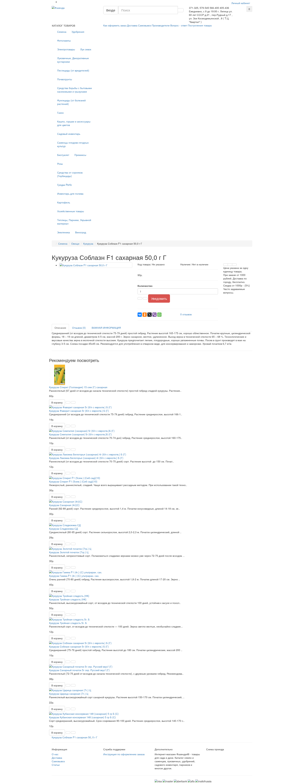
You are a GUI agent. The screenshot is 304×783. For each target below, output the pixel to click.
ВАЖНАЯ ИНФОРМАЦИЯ (106, 327)
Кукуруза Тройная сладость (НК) (67, 599)
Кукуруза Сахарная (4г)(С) (64, 505)
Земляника (63, 232)
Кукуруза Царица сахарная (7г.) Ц (68, 693)
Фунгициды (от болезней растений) (71, 102)
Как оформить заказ (114, 25)
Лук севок (85, 49)
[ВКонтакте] (140, 314)
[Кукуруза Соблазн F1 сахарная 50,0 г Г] (95, 265)
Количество (145, 286)
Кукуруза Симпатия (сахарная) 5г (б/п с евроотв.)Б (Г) (80, 434)
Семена (61, 31)
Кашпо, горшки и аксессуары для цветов (73, 123)
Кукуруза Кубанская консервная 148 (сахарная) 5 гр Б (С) (82, 717)
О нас (55, 754)
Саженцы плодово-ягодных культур (73, 144)
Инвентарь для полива (70, 193)
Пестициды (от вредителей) (73, 70)
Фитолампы (64, 40)
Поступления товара (200, 25)
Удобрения (78, 31)
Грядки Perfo (64, 185)
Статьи (56, 764)
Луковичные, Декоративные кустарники (73, 59)
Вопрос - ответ (178, 25)
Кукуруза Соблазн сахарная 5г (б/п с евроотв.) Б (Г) (79, 646)
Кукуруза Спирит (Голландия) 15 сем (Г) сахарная (78, 387)
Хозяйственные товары (70, 211)
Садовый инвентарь (68, 133)
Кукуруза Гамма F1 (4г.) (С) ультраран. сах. (74, 575)
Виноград (80, 232)
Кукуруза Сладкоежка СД (63, 528)
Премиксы (80, 155)
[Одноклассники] (144, 314)
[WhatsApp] (159, 314)
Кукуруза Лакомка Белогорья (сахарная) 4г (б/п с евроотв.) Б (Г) (86, 458)
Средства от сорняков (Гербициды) (70, 174)
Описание (60, 327)
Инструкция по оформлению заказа (124, 754)
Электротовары (66, 49)
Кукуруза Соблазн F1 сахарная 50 (71, 737)
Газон (60, 112)
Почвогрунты (64, 79)
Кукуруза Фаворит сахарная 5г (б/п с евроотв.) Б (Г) (79, 410)
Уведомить (159, 298)
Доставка (132, 25)
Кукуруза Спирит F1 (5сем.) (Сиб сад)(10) (73, 481)
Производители (161, 25)
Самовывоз (144, 25)
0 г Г (94, 737)
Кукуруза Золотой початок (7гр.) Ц (68, 552)
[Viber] (154, 314)
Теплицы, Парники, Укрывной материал (74, 221)
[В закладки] (230, 264)
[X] (149, 314)
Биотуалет (63, 155)
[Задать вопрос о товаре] (225, 264)
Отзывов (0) (79, 327)
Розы (60, 163)
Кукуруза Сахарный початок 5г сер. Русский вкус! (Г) (79, 670)
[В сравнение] (234, 264)
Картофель (63, 202)
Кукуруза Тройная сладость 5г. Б (68, 623)
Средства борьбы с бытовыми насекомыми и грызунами (74, 89)
